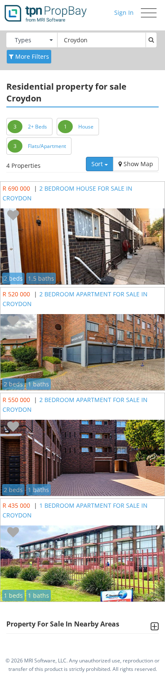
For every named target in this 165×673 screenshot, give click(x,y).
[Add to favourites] (13, 215)
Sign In (124, 12)
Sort (97, 164)
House (86, 126)
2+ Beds (37, 126)
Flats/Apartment (47, 146)
